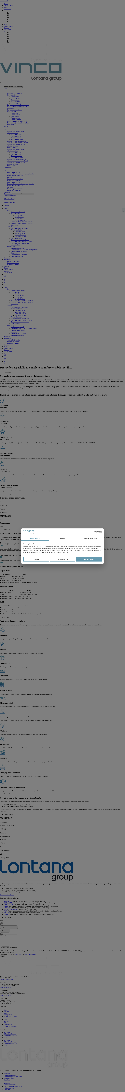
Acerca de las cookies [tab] (90, 538)
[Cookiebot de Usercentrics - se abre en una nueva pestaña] (94, 532)
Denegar (36, 559)
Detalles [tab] (62, 538)
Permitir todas (88, 559)
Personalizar (61, 559)
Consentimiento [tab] (35, 538)
